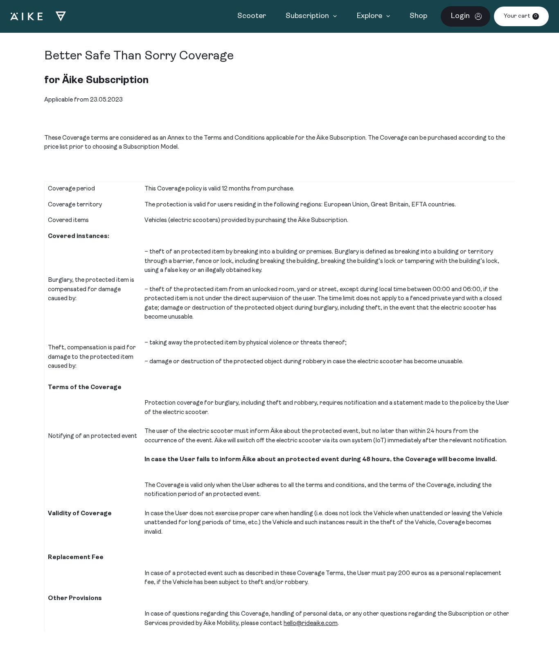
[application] (333, 16)
